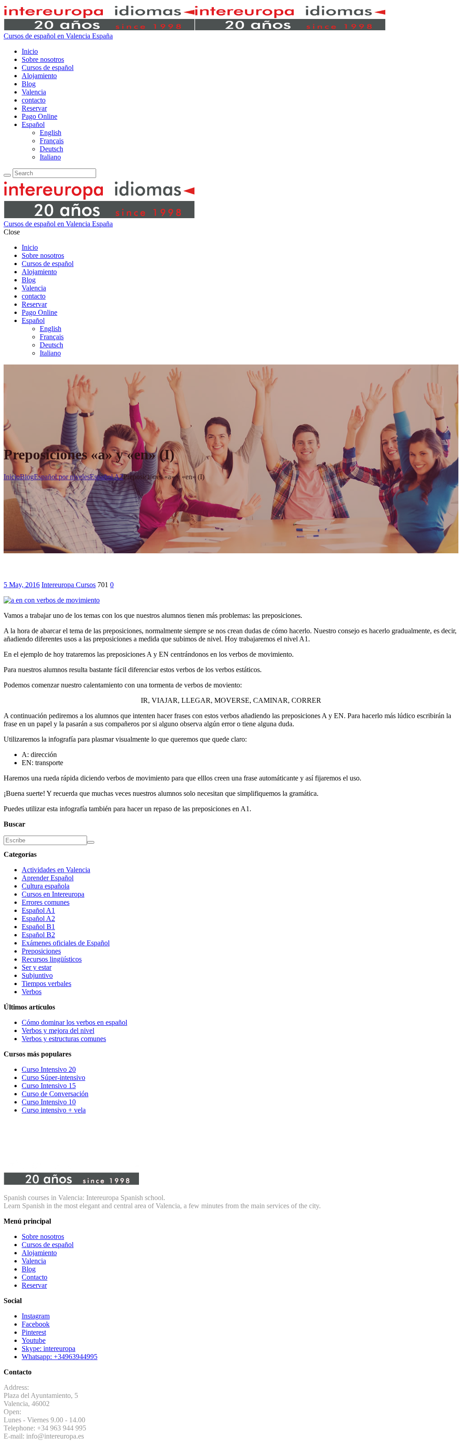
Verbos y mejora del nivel (58, 1030)
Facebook (36, 1324)
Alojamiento (39, 1253)
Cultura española (45, 886)
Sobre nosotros (43, 1236)
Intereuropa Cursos (69, 585)
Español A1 (38, 910)
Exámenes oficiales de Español (66, 943)
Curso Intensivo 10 (49, 1102)
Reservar (34, 1285)
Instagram (36, 1316)
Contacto (34, 1277)
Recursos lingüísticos (52, 959)
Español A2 (38, 918)
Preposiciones (41, 951)
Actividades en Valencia (56, 870)
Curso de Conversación (55, 1094)
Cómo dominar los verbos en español (74, 1022)
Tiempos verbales (46, 983)
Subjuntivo (37, 975)
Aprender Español (48, 878)
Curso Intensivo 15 (49, 1085)
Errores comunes (45, 902)
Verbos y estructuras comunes (64, 1038)
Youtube (34, 1340)
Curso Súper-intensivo (53, 1077)
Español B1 (38, 926)
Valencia (34, 1261)
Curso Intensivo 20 (49, 1069)
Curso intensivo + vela (54, 1110)
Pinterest (34, 1332)
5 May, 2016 (22, 585)
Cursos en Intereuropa (53, 894)
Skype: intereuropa (48, 1348)
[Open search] (7, 175)
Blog (29, 1269)
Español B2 (38, 935)
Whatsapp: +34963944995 (59, 1356)
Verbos (32, 991)
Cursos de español (48, 1244)
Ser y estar (36, 967)
